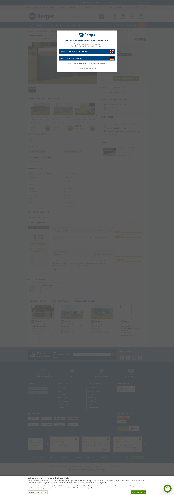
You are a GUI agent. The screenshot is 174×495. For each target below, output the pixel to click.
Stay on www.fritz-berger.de (71, 58)
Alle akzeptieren (138, 492)
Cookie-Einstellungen (37, 492)
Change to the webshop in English (73, 51)
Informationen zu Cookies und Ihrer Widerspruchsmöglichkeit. (74, 488)
